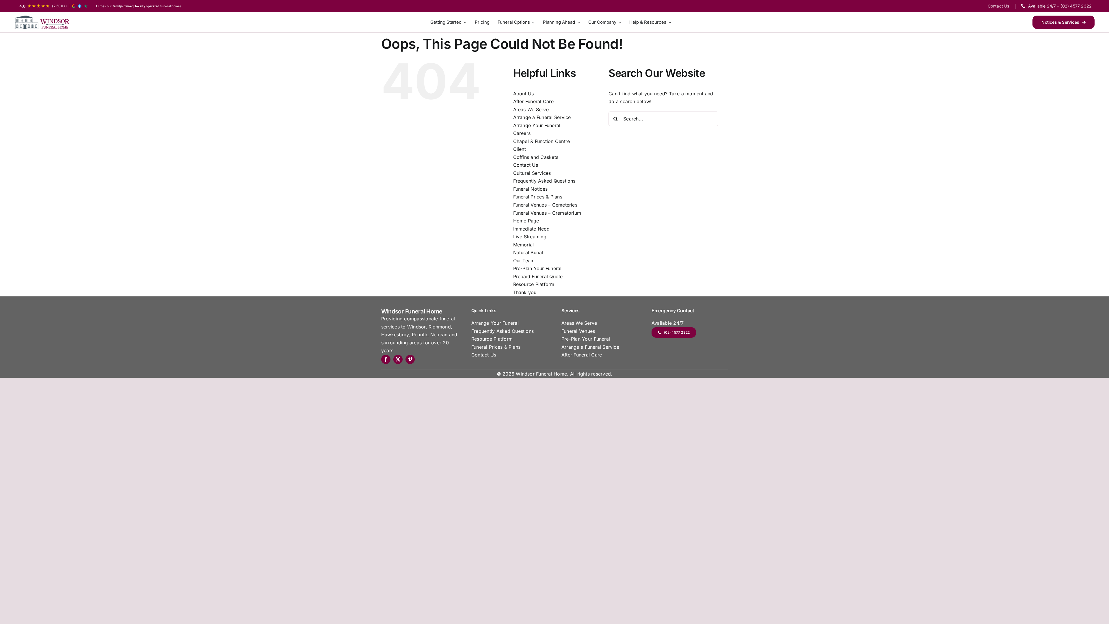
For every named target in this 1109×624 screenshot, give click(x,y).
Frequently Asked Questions (544, 181)
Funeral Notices (530, 189)
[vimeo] (410, 359)
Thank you (525, 292)
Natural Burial (528, 252)
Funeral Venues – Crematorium (547, 213)
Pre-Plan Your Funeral (537, 268)
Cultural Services (532, 173)
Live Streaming (529, 236)
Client (519, 149)
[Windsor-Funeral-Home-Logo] (41, 22)
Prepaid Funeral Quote (538, 276)
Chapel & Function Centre (541, 141)
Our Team (524, 260)
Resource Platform (533, 284)
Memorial (523, 245)
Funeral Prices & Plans (537, 197)
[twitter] (398, 359)
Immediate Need (531, 229)
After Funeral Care (533, 101)
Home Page (526, 221)
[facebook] (385, 359)
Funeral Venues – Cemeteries (545, 205)
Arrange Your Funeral (537, 125)
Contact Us (525, 165)
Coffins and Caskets (536, 157)
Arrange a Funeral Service (542, 117)
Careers (522, 133)
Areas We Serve (531, 109)
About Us (523, 93)
